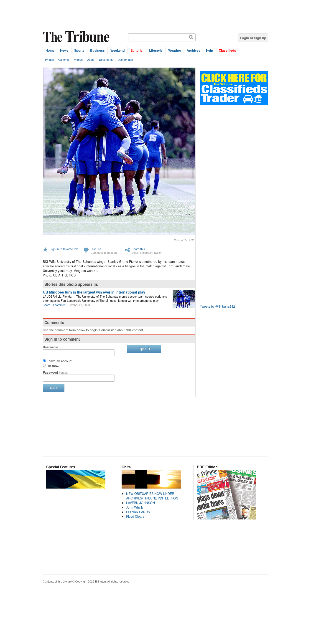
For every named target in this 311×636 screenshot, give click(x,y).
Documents (106, 59)
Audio (90, 59)
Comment (97, 252)
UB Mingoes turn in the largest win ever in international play (94, 292)
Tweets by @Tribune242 (217, 306)
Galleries (63, 59)
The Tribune (77, 37)
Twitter (158, 252)
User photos (125, 59)
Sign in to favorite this (64, 249)
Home (50, 50)
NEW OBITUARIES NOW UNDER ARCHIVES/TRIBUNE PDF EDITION (152, 495)
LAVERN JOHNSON (140, 502)
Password (56, 372)
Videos (78, 59)
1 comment (59, 305)
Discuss (96, 249)
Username (50, 347)
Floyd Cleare (135, 516)
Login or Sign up (253, 37)
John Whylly (134, 507)
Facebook (146, 252)
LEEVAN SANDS (138, 511)
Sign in (54, 388)
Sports (79, 50)
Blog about (110, 252)
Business (97, 50)
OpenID (144, 349)
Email (135, 252)
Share (46, 305)
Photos (49, 59)
